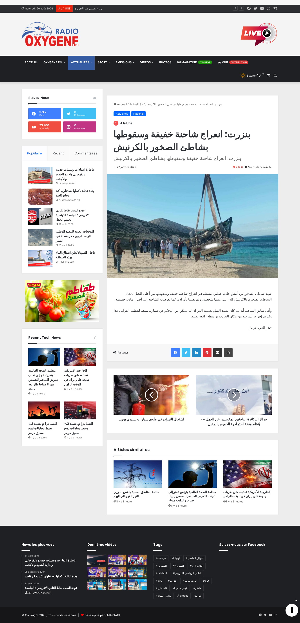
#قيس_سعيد (180, 588)
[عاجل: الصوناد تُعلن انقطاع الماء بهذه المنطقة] (40, 258)
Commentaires (85, 153)
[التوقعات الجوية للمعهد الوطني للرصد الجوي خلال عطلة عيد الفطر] (40, 237)
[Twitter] (186, 352)
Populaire (34, 153)
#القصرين (161, 565)
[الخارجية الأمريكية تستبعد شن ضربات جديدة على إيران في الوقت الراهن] (247, 474)
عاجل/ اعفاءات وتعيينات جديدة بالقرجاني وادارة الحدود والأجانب (75, 174)
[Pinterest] (207, 352)
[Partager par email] (217, 352)
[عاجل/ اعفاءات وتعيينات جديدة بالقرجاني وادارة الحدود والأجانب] (40, 175)
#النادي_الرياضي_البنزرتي (187, 573)
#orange (161, 558)
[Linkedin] (196, 352)
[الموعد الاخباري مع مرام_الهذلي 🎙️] (117, 572)
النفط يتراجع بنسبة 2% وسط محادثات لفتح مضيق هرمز (42, 428)
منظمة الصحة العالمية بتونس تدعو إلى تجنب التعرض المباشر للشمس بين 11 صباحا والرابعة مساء (192, 496)
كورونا (197, 595)
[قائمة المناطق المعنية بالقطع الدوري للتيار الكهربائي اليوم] (138, 474)
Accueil (121, 104)
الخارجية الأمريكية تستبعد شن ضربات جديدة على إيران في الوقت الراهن (247, 494)
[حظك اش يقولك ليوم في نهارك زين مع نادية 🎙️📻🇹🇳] (96, 584)
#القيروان (178, 565)
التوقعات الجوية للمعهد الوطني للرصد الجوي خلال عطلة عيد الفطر (75, 236)
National (138, 113)
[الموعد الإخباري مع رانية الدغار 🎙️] (117, 560)
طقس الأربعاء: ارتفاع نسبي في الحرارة (98, 8)
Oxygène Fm (52, 62)
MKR (234, 62)
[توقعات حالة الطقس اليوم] (96, 572)
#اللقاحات (161, 573)
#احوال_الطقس (194, 558)
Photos (165, 62)
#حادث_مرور (190, 580)
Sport (102, 62)
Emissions (124, 62)
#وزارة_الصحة (163, 595)
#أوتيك (176, 558)
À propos (182, 595)
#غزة (206, 580)
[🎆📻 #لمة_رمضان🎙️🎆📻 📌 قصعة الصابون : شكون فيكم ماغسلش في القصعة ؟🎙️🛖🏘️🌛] (137, 560)
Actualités (80, 62)
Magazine (195, 62)
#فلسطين (161, 588)
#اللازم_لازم (196, 565)
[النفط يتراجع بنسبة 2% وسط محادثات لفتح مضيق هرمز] (44, 410)
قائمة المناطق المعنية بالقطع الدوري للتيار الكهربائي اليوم (136, 494)
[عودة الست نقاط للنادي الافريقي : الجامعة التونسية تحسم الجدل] (40, 216)
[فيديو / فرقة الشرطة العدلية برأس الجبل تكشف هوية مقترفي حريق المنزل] (96, 560)
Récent (58, 153)
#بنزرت (172, 580)
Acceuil (31, 62)
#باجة (159, 580)
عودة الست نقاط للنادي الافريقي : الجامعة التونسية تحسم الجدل (73, 215)
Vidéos (145, 62)
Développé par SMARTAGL (103, 615)
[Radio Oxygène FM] (51, 34)
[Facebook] (175, 352)
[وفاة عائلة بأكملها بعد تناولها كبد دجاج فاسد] (40, 197)
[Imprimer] (228, 352)
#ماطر (197, 588)
